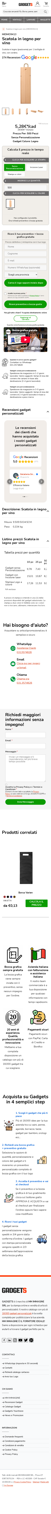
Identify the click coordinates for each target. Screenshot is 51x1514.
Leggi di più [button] (18, 494)
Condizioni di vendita (14, 1451)
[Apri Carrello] (46, 3)
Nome (9, 735)
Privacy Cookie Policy (22, 1488)
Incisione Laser (36, 167)
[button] (9, 484)
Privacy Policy (34, 296)
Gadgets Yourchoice (14, 1417)
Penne (4, 20)
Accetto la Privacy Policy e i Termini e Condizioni (23, 794)
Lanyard (31, 20)
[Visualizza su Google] (15, 475)
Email (9, 747)
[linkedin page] (9, 1346)
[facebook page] (4, 1346)
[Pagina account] (37, 3)
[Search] (45, 11)
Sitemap (36, 1488)
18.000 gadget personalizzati (17, 1319)
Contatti (8, 1374)
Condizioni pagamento (15, 1447)
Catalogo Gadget (13, 1412)
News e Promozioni (14, 1421)
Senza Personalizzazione (14, 167)
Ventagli (17, 20)
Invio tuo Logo (11, 1382)
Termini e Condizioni (14, 802)
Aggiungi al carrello (25, 318)
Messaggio (11, 758)
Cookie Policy (11, 1456)
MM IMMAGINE (12, 1404)
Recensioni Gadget (14, 1408)
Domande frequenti (14, 1442)
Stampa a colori (14, 174)
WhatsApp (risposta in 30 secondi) (21, 1369)
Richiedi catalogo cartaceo (17, 1378)
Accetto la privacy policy (17, 293)
